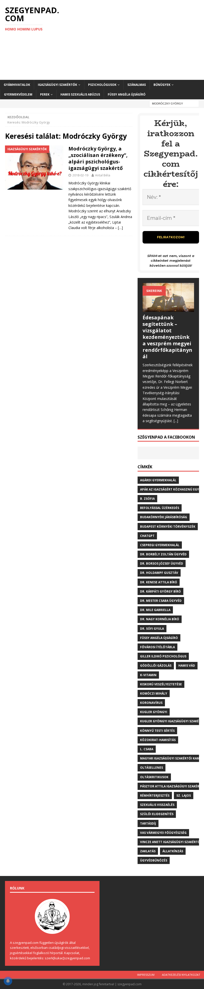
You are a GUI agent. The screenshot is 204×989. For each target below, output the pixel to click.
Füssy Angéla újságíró (127, 94)
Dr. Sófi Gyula (152, 628)
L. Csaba (146, 749)
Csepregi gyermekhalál (159, 545)
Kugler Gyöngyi (153, 712)
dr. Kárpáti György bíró (160, 591)
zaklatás (147, 851)
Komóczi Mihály (153, 693)
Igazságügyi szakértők (57, 85)
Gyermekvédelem (18, 94)
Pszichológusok (102, 85)
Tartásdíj (148, 823)
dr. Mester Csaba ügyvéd (161, 601)
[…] (120, 227)
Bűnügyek (161, 85)
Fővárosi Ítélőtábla (157, 647)
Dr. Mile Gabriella (155, 610)
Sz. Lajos (183, 795)
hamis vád (186, 665)
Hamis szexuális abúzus (80, 94)
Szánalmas (136, 85)
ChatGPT (147, 536)
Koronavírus (151, 703)
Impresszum (145, 975)
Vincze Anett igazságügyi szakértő (170, 842)
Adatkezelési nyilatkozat (181, 975)
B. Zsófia (147, 498)
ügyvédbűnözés (153, 860)
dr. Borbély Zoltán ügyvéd (163, 554)
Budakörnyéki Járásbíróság (163, 517)
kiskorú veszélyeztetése (161, 684)
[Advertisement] (137, 40)
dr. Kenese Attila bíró (158, 582)
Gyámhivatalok (17, 85)
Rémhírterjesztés (154, 795)
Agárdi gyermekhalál (158, 480)
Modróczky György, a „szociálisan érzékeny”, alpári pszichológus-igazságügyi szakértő (98, 158)
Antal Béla (102, 175)
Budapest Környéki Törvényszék (167, 526)
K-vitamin (148, 675)
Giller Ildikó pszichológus (163, 656)
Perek (45, 94)
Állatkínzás (172, 851)
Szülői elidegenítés (156, 814)
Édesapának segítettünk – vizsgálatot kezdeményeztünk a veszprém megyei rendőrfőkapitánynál (167, 337)
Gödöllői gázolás (155, 665)
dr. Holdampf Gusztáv (159, 573)
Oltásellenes (151, 767)
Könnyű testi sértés (157, 731)
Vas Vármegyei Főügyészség (163, 833)
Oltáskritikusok (154, 777)
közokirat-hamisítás (158, 740)
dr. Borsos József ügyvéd (161, 563)
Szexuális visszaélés (157, 805)
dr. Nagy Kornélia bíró (159, 619)
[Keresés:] (174, 103)
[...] (176, 420)
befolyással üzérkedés (159, 508)
